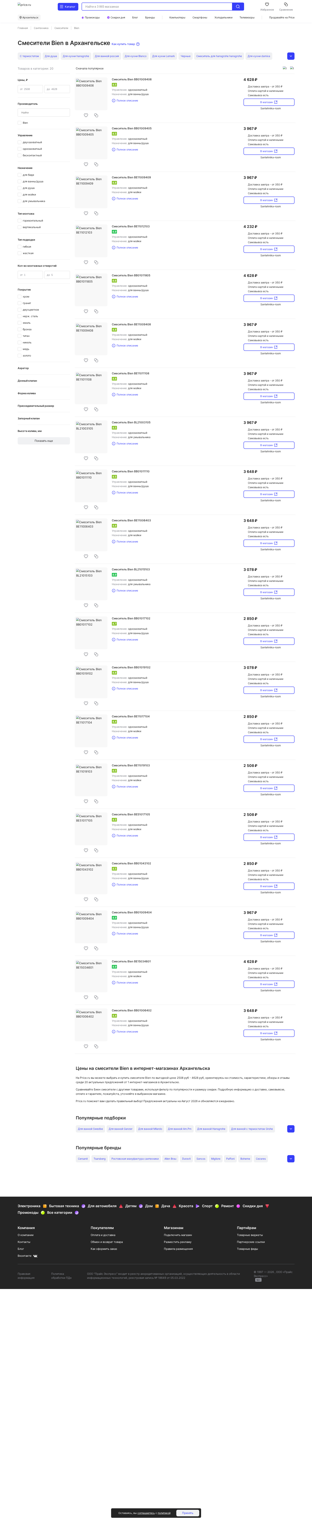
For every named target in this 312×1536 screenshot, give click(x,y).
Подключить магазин (178, 1235)
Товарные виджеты (250, 1235)
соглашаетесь (146, 1513)
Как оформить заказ (104, 1249)
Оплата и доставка (103, 1235)
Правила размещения (178, 1249)
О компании (26, 1235)
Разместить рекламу (177, 1242)
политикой (164, 1513)
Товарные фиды (247, 1249)
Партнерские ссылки (251, 1242)
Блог (21, 1249)
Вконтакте (25, 1255)
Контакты (24, 1242)
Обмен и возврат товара (107, 1242)
